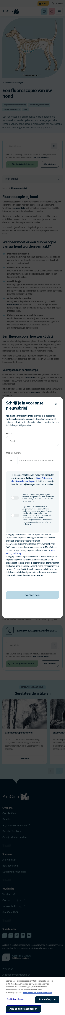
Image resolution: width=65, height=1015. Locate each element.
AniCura (29, 478)
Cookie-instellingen (15, 999)
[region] (32, 996)
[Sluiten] (56, 404)
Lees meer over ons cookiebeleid (37, 993)
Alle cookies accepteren (23, 1009)
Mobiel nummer (14, 452)
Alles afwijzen (47, 999)
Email (9, 433)
